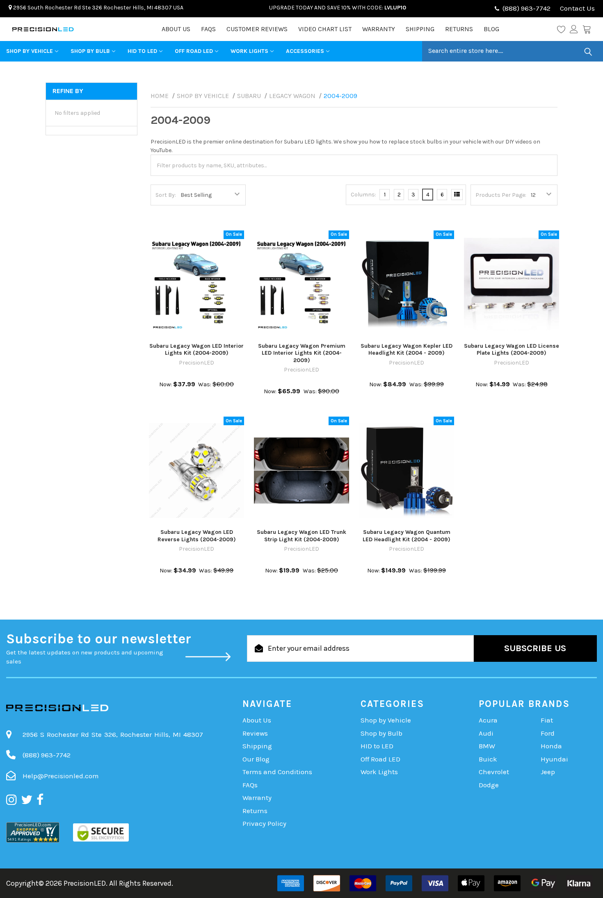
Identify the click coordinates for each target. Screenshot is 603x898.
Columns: (363, 194)
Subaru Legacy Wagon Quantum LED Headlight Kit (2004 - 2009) (406, 536)
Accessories (305, 51)
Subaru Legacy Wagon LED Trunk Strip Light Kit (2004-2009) (301, 536)
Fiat (547, 720)
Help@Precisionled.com (61, 776)
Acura (488, 720)
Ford (548, 733)
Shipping (420, 29)
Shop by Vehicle (29, 51)
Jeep (548, 772)
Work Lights (249, 51)
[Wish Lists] (563, 29)
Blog (491, 29)
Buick (488, 759)
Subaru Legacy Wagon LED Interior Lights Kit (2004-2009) (196, 349)
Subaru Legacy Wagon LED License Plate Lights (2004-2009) (511, 349)
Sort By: (165, 194)
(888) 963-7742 (526, 8)
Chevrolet (494, 772)
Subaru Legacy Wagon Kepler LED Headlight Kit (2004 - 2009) (406, 349)
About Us (176, 29)
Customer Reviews (257, 29)
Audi (486, 733)
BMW (487, 746)
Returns (459, 29)
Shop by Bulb (90, 51)
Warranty (378, 29)
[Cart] (586, 29)
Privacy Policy (264, 823)
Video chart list (325, 29)
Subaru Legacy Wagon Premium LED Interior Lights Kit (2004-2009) (301, 353)
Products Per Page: (500, 194)
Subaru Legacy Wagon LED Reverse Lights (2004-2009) (197, 536)
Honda (551, 746)
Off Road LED (194, 51)
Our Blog (256, 759)
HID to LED (142, 51)
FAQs (208, 29)
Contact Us (576, 8)
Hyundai (554, 759)
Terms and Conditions (277, 772)
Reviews (255, 733)
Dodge (489, 785)
